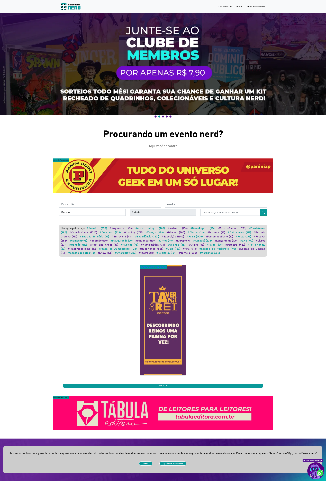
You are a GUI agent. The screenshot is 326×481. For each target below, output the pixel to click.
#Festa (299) (243, 236)
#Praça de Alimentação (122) (118, 248)
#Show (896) (104, 253)
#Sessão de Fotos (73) (81, 253)
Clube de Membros (255, 6)
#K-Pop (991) (183, 240)
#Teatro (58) (146, 253)
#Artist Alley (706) (150, 228)
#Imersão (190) (99, 240)
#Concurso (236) (110, 232)
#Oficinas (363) (177, 244)
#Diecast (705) (175, 232)
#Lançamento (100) (226, 240)
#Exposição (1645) (173, 236)
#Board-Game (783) (232, 228)
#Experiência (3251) (147, 236)
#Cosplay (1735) (133, 232)
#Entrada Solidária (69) (94, 236)
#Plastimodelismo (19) (82, 248)
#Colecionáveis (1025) (83, 232)
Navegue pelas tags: (73, 228)
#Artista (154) (178, 228)
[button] (163, 64)
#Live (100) (246, 240)
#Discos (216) (196, 232)
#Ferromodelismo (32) (219, 236)
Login (239, 6)
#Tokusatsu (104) (166, 253)
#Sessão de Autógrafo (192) (217, 248)
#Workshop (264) (210, 253)
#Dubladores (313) (239, 232)
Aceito (146, 463)
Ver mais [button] (163, 386)
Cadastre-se (225, 6)
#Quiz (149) (173, 248)
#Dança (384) (155, 232)
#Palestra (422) (235, 244)
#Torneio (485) (188, 253)
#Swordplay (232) (125, 253)
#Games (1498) (78, 240)
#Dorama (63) (216, 232)
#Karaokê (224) (202, 240)
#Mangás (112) (78, 244)
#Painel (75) (215, 244)
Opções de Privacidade (173, 463)
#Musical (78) (129, 244)
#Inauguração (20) (121, 240)
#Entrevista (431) (122, 236)
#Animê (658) (97, 228)
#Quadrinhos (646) (151, 248)
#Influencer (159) (145, 240)
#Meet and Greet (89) (104, 244)
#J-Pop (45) (165, 240)
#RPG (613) (190, 248)
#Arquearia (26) (121, 228)
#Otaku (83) (196, 244)
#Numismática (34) (153, 244)
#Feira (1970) (195, 236)
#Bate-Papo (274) (203, 228)
